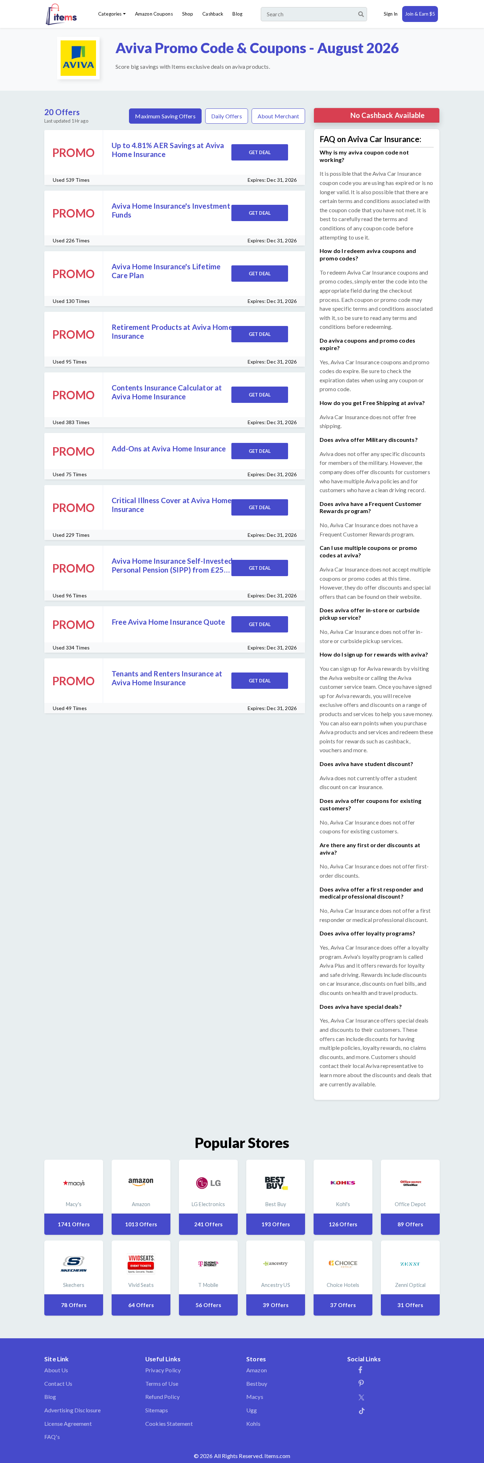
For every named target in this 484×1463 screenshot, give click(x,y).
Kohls (253, 1423)
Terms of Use (161, 1383)
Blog (237, 14)
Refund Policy (162, 1396)
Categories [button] (110, 14)
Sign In (391, 14)
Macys (254, 1396)
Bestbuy (256, 1383)
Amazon (256, 1370)
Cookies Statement (169, 1423)
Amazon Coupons (154, 14)
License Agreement (68, 1423)
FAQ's (52, 1436)
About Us (56, 1370)
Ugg (251, 1410)
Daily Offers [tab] (226, 116)
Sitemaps (156, 1410)
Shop (187, 14)
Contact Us (58, 1383)
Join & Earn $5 (420, 14)
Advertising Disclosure (72, 1410)
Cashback (212, 14)
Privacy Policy (163, 1370)
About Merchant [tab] (278, 116)
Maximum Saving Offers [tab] (165, 116)
